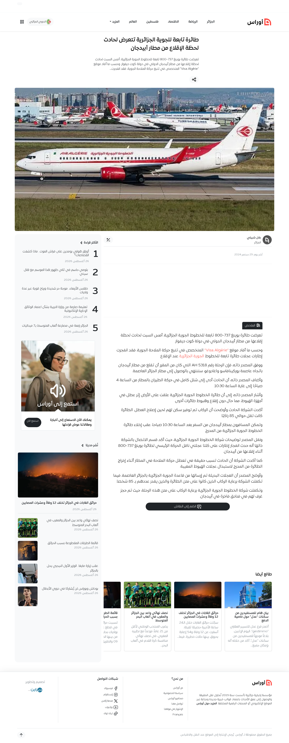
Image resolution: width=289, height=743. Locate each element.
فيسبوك (108, 688)
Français (178, 714)
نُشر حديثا (91, 445)
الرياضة (193, 22)
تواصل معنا (177, 703)
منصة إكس (107, 700)
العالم (133, 22)
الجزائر (211, 22)
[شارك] (194, 79)
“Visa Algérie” (217, 350)
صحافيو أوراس (175, 698)
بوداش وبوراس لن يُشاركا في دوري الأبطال (70, 589)
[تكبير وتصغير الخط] (108, 239)
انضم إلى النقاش (185, 506)
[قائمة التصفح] (22, 22)
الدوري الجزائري (38, 21)
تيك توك (108, 713)
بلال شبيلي (254, 237)
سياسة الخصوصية (173, 693)
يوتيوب (109, 707)
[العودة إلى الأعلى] (21, 735)
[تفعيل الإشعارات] (19, 3)
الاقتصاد (173, 22)
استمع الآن (33, 421)
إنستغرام (108, 694)
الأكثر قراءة (91, 243)
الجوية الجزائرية (191, 356)
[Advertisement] (187, 290)
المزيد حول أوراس (206, 703)
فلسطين (152, 22)
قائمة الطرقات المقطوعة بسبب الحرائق (73, 543)
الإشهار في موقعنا (173, 709)
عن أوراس (178, 687)
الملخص (250, 326)
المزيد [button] (116, 22)
